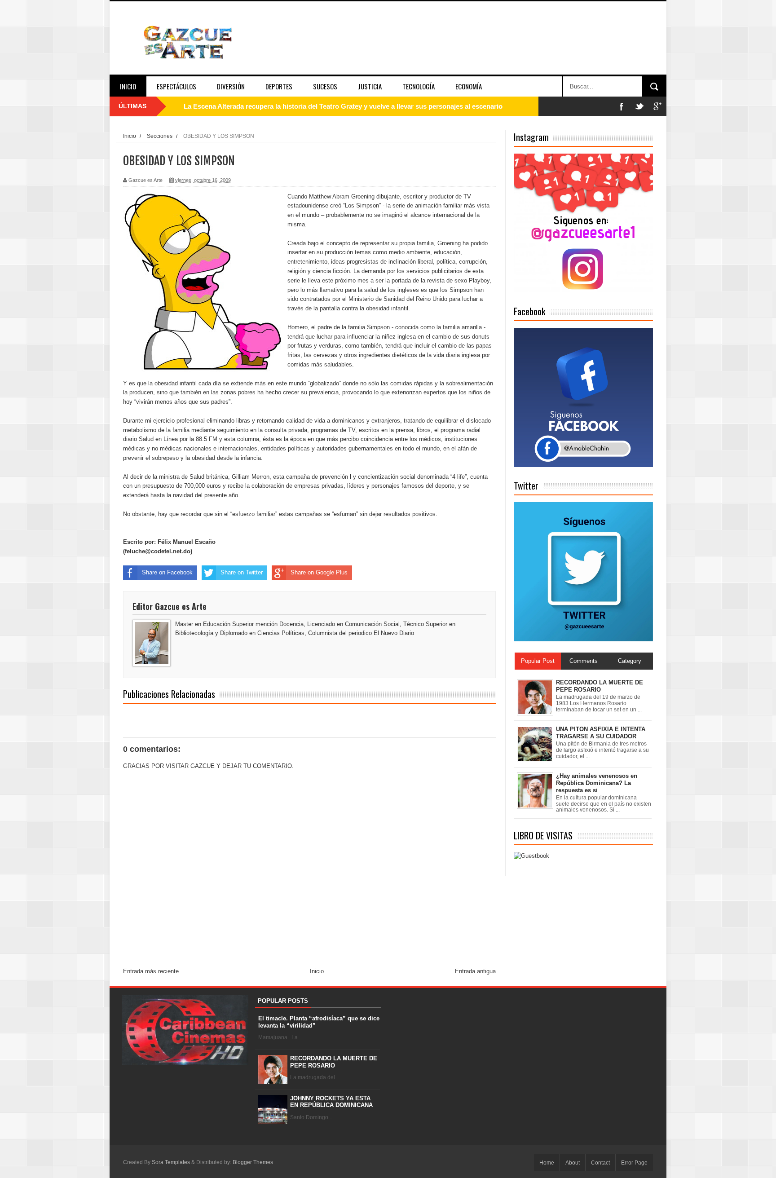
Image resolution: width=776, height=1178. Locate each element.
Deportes (278, 86)
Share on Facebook (167, 572)
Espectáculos (176, 86)
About (572, 1163)
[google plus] (657, 106)
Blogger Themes (253, 1162)
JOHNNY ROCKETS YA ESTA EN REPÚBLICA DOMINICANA (331, 1102)
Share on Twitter (241, 572)
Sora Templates (171, 1162)
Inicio (128, 86)
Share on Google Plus (319, 572)
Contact (600, 1163)
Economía (468, 86)
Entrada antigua (475, 971)
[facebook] (621, 106)
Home (546, 1163)
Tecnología (418, 86)
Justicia (370, 86)
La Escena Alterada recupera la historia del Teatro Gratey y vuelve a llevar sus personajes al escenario (343, 106)
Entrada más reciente (151, 971)
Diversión (231, 86)
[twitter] (639, 106)
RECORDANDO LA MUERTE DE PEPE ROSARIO (333, 1062)
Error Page (634, 1163)
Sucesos (325, 86)
